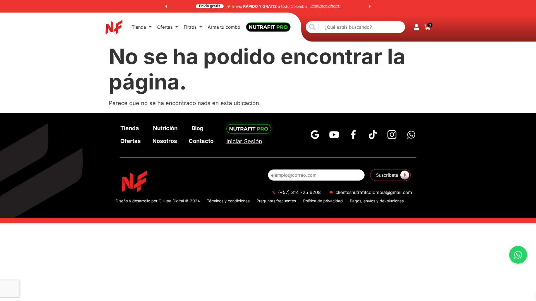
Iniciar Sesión (244, 141)
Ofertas (165, 27)
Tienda (139, 27)
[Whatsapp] (411, 134)
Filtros (190, 27)
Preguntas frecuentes (276, 200)
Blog (198, 128)
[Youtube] (334, 134)
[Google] (314, 134)
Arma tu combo (224, 27)
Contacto (201, 141)
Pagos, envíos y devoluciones (377, 200)
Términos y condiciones (228, 200)
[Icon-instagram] (391, 134)
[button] (166, 6)
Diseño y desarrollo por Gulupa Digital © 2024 (158, 200)
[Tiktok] (372, 134)
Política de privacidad (323, 200)
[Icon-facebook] (353, 134)
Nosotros (164, 141)
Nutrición (165, 128)
